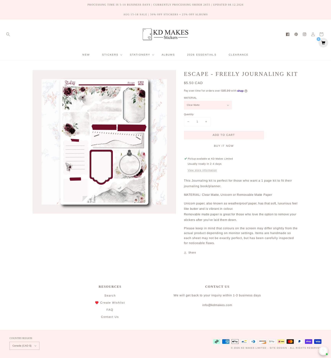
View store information (202, 170)
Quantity (189, 114)
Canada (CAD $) (22, 345)
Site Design (278, 348)
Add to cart (224, 134)
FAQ (110, 309)
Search (110, 295)
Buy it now (224, 145)
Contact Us (110, 316)
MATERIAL (190, 97)
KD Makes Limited (253, 348)
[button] (8, 34)
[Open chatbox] (323, 350)
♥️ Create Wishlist (110, 302)
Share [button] (192, 252)
